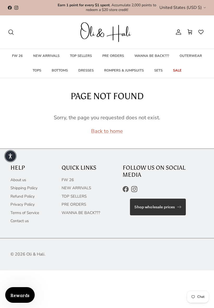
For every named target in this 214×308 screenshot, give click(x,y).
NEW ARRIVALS (46, 56)
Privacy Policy (22, 204)
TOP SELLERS (81, 56)
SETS (158, 70)
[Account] (177, 32)
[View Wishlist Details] (199, 32)
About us (18, 179)
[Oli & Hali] (107, 32)
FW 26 (17, 56)
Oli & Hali (35, 254)
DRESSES (86, 70)
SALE (177, 70)
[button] (10, 156)
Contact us (19, 220)
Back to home (107, 131)
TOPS (37, 70)
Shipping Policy (24, 188)
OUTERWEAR (191, 56)
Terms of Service (24, 212)
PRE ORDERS (113, 56)
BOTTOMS (60, 70)
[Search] (11, 32)
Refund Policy (22, 196)
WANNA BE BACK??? (151, 56)
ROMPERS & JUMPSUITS (124, 70)
